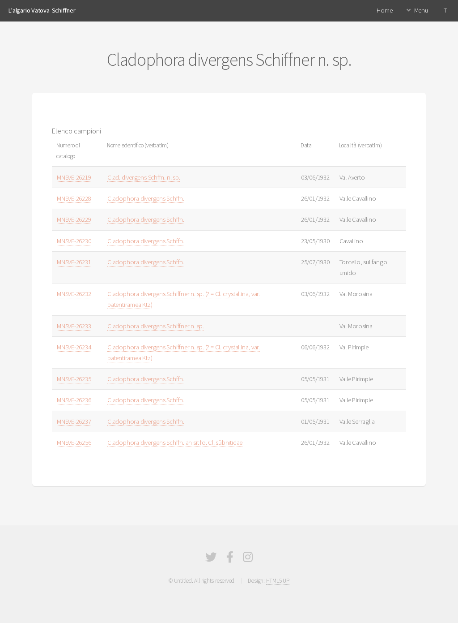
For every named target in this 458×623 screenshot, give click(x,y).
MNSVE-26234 (74, 347)
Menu (421, 10)
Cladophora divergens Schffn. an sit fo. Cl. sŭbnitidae (174, 442)
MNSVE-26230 (74, 241)
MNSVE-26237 (74, 421)
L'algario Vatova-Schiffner (41, 10)
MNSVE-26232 (74, 294)
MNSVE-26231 (74, 262)
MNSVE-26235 (74, 379)
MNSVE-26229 (74, 219)
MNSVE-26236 (74, 400)
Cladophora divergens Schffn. (145, 198)
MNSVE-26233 (74, 326)
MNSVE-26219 (74, 177)
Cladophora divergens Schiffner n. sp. (155, 326)
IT (444, 10)
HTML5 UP (277, 580)
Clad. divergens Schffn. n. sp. (143, 177)
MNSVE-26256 (74, 442)
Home (384, 10)
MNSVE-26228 (74, 198)
